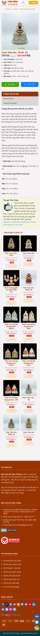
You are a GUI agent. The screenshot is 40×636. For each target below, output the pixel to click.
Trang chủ (8, 9)
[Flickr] (30, 604)
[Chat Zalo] (36, 616)
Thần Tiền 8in (28, 432)
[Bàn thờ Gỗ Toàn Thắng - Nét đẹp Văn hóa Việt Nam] (11, 2)
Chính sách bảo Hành (11, 575)
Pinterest (16, 222)
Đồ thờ (15, 9)
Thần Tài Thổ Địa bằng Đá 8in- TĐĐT (28, 326)
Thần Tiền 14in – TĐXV (11, 254)
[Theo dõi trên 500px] (34, 604)
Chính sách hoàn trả (11, 579)
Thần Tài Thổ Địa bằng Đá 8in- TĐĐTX (11, 326)
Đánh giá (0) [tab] (8, 99)
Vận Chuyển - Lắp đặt (11, 568)
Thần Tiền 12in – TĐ (28, 399)
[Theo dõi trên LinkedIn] (22, 604)
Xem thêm (11, 266)
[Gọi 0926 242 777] (36, 628)
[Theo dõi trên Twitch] (10, 609)
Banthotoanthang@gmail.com (21, 525)
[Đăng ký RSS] (18, 604)
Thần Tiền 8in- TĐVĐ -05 (28, 289)
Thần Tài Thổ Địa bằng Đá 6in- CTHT (28, 363)
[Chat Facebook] (36, 622)
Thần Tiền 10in (29, 253)
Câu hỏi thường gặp (11, 587)
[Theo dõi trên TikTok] (7, 604)
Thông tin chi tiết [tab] (11, 94)
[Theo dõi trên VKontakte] (3, 609)
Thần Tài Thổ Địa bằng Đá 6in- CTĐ (11, 399)
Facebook (25, 222)
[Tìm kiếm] (23, 2)
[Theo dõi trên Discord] (14, 609)
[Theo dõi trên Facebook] (3, 604)
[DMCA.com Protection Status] (9, 530)
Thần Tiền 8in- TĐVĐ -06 (11, 433)
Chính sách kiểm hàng (12, 572)
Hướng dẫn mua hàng (12, 560)
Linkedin (6, 222)
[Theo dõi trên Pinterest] (14, 604)
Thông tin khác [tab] (10, 103)
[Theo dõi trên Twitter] (10, 604)
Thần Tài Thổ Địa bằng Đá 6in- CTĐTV (11, 363)
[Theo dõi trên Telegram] (7, 609)
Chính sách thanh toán (12, 564)
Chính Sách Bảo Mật (11, 583)
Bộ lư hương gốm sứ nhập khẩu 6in (11, 290)
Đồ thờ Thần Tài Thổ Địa (27, 9)
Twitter (33, 222)
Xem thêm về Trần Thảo (12, 225)
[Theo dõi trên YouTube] (26, 604)
